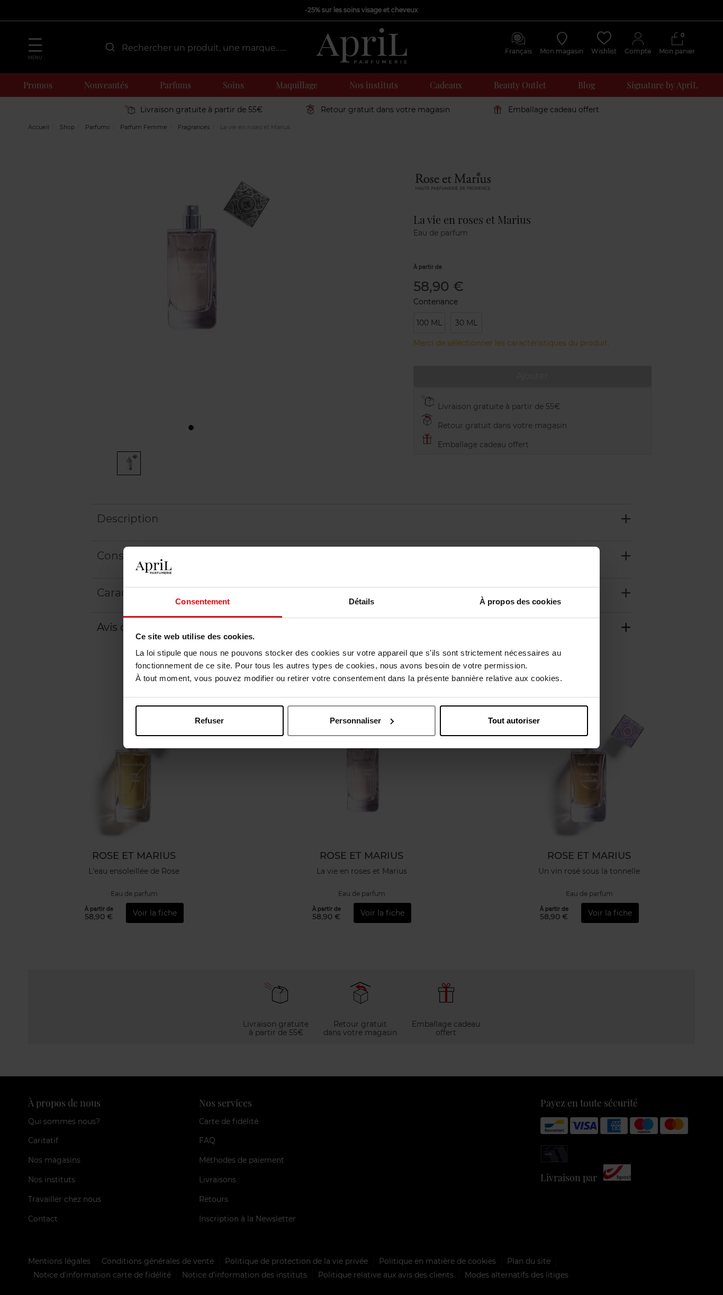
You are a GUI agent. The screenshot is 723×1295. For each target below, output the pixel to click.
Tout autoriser (514, 720)
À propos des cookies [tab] (520, 601)
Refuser (209, 720)
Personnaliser (355, 720)
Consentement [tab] (202, 601)
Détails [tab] (362, 601)
